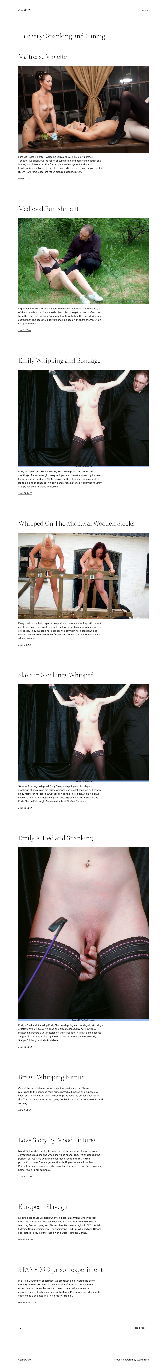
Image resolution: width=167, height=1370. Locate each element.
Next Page (142, 1327)
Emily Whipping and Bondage (59, 360)
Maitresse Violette (42, 56)
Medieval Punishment (48, 208)
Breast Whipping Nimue (51, 1077)
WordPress (143, 1359)
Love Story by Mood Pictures (57, 1140)
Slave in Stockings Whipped (56, 675)
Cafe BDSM (24, 10)
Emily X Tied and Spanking (55, 838)
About (145, 10)
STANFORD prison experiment (60, 1269)
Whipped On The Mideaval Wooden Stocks (76, 523)
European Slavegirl (44, 1206)
